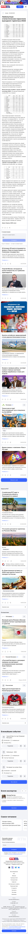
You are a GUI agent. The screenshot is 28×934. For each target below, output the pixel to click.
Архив (6, 13)
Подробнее (10, 746)
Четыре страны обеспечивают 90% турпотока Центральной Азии (11, 823)
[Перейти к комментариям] (7, 227)
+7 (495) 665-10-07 (14, 903)
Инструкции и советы (14, 884)
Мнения (14, 875)
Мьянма (4, 547)
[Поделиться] (9, 227)
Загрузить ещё (14, 480)
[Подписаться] (24, 405)
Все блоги (14, 808)
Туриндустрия (14, 877)
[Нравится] (2, 227)
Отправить (14, 849)
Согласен (14, 930)
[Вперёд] (25, 791)
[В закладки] (5, 227)
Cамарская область (7, 428)
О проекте (14, 888)
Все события (14, 782)
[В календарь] (20, 746)
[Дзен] (9, 867)
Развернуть (5, 260)
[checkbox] (2, 852)
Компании (14, 894)
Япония (4, 640)
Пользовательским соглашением (13, 928)
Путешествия (5, 612)
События (14, 882)
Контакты (14, 890)
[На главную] (5, 7)
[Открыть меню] (25, 6)
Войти (19, 6)
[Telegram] (15, 867)
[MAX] (12, 867)
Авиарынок (6, 549)
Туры (4, 430)
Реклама (14, 892)
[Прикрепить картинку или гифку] (14, 237)
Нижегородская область (8, 707)
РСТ (14, 873)
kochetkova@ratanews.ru (14, 899)
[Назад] (22, 791)
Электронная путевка (8, 591)
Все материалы (14, 871)
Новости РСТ (5, 489)
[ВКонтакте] (18, 867)
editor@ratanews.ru (14, 912)
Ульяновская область (7, 512)
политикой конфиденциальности (15, 854)
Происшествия (14, 886)
